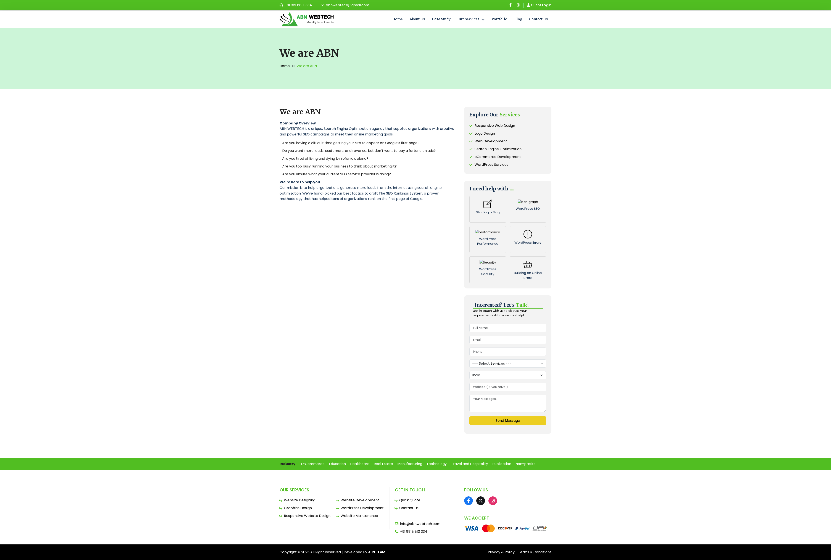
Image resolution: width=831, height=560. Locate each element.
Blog (518, 19)
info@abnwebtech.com (420, 523)
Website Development (360, 500)
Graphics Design (298, 507)
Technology (437, 463)
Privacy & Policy (501, 552)
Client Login (541, 5)
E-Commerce (313, 463)
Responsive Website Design (307, 515)
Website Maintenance (359, 515)
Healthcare (359, 463)
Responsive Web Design (495, 125)
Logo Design (485, 133)
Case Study (441, 19)
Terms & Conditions (534, 552)
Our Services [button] (468, 19)
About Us (417, 19)
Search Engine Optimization (498, 148)
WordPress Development (362, 507)
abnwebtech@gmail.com (347, 5)
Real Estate (383, 463)
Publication (501, 463)
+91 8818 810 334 (413, 531)
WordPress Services (491, 164)
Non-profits (525, 463)
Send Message (508, 420)
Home (397, 19)
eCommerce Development (498, 156)
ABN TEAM (376, 552)
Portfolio (499, 19)
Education (337, 463)
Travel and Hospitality (469, 463)
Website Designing (299, 500)
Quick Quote (409, 500)
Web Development (491, 141)
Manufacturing (409, 463)
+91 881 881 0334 (298, 5)
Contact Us (538, 19)
